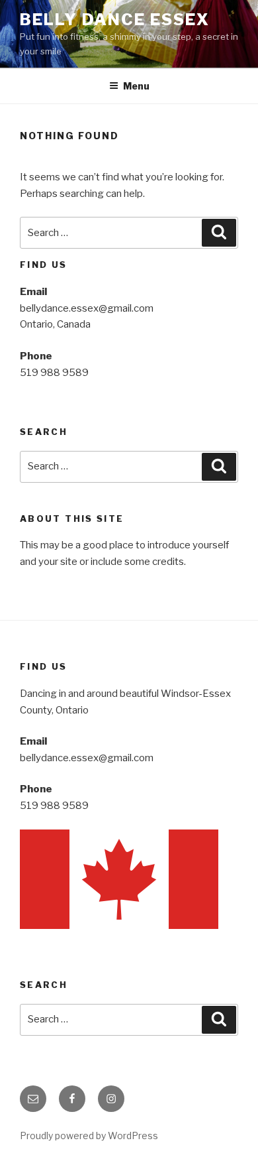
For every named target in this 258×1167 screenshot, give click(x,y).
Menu (136, 86)
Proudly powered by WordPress (89, 1135)
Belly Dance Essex (115, 19)
